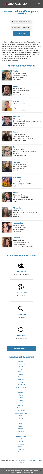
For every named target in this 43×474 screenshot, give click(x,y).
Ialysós (20, 441)
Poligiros (21, 449)
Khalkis (20, 392)
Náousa (20, 426)
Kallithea (21, 379)
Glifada (20, 382)
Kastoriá (20, 434)
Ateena (20, 361)
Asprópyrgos (21, 410)
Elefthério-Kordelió (21, 413)
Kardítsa (20, 405)
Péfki (20, 423)
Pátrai (21, 366)
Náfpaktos (20, 431)
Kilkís (20, 415)
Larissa (20, 372)
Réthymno (20, 408)
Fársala (20, 447)
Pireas (21, 369)
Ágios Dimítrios (21, 387)
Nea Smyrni (21, 384)
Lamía (21, 397)
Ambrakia (21, 421)
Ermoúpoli (20, 439)
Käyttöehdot (31, 460)
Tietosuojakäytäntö (20, 460)
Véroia (21, 400)
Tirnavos (21, 444)
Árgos (21, 418)
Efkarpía (20, 428)
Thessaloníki (21, 364)
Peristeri (20, 374)
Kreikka (20, 452)
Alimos (21, 403)
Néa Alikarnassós (20, 436)
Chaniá (20, 395)
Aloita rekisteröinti (21, 349)
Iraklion (20, 377)
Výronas (20, 390)
